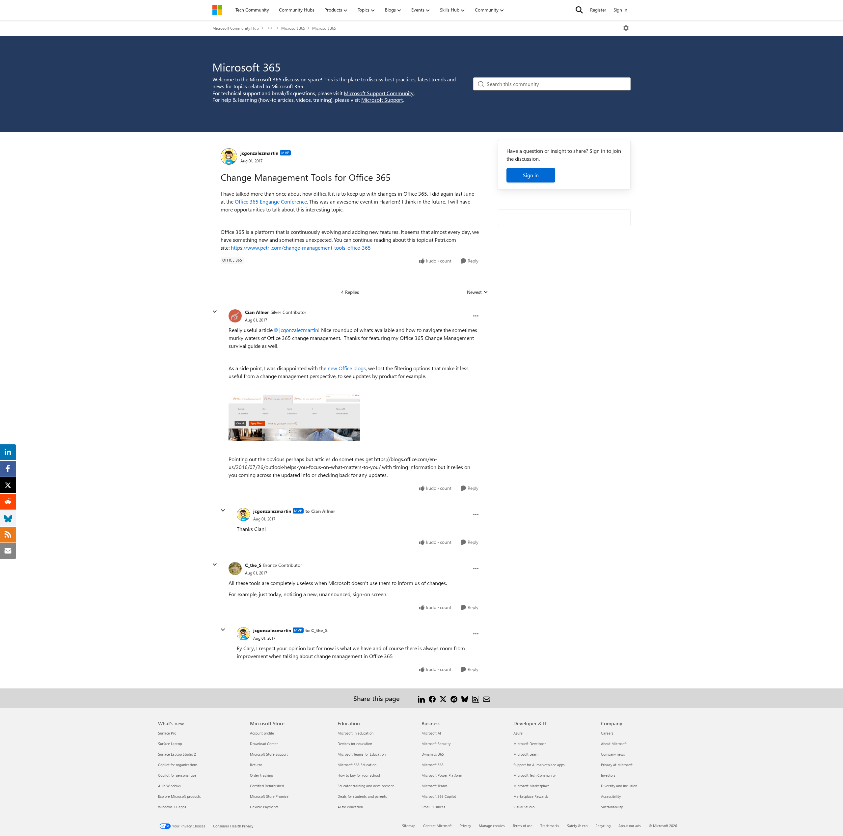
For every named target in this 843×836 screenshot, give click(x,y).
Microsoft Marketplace (531, 785)
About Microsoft (614, 743)
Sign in (531, 175)
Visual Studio (523, 806)
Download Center (264, 743)
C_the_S (253, 565)
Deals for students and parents (362, 796)
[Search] (579, 10)
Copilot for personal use (177, 775)
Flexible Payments (264, 806)
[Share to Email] (486, 698)
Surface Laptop (170, 743)
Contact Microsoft (437, 825)
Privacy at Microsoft (617, 764)
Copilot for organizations (178, 764)
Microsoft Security (436, 743)
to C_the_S (316, 630)
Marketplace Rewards (530, 796)
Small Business (433, 806)
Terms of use (522, 825)
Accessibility (611, 796)
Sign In (620, 10)
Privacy (465, 825)
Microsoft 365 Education (357, 764)
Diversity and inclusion (619, 785)
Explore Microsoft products (179, 796)
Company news (613, 754)
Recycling (603, 825)
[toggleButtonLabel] (626, 28)
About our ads (629, 825)
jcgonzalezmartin (259, 153)
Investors (608, 775)
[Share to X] (443, 698)
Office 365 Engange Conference (271, 201)
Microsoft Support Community (379, 93)
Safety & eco (577, 825)
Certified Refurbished (267, 785)
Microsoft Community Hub (235, 28)
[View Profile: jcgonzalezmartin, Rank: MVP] (229, 156)
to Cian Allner (320, 511)
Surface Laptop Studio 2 (177, 754)
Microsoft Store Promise (269, 796)
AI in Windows (169, 785)
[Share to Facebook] (432, 698)
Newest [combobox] (477, 292)
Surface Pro (167, 733)
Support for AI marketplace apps (539, 764)
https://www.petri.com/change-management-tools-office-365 (301, 247)
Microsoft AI (431, 733)
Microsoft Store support (269, 754)
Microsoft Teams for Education (362, 754)
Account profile (262, 733)
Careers (607, 733)
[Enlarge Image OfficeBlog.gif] (294, 418)
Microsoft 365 (293, 28)
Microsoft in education (355, 733)
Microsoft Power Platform (442, 775)
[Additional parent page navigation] (270, 28)
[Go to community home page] (217, 10)
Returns (256, 764)
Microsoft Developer (529, 743)
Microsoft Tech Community (534, 775)
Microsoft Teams (435, 785)
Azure (518, 733)
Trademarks (549, 825)
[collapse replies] (215, 312)
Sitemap (408, 825)
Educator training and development (366, 785)
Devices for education (355, 743)
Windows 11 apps (172, 806)
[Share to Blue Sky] (464, 698)
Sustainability (612, 806)
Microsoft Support (382, 99)
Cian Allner (257, 312)
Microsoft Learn (525, 754)
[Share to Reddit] (453, 698)
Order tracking (261, 775)
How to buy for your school (359, 775)
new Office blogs (347, 368)
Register (598, 10)
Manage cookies (492, 825)
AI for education (350, 806)
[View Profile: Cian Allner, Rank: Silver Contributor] (235, 315)
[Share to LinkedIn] (421, 698)
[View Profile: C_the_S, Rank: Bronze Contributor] (235, 568)
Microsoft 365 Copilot (439, 796)
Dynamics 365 (433, 754)
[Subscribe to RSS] (475, 698)
